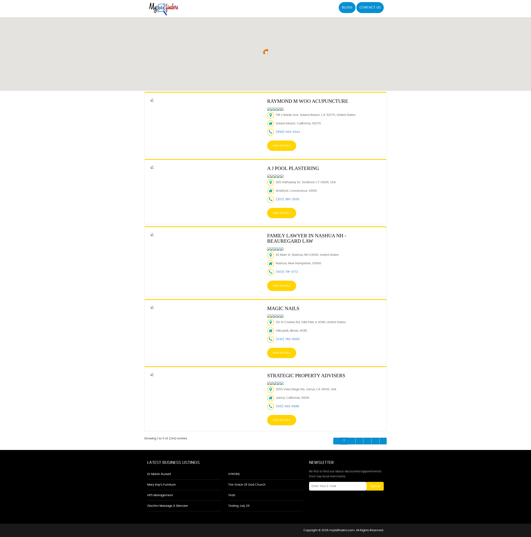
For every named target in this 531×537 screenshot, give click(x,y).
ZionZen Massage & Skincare (167, 505)
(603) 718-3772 (287, 271)
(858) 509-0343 (288, 132)
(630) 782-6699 (288, 339)
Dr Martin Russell (159, 474)
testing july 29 (239, 505)
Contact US (370, 7)
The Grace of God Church (247, 484)
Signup (375, 486)
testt (231, 495)
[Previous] (337, 441)
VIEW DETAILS (282, 145)
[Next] (383, 441)
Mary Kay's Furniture (161, 484)
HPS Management (160, 495)
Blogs (347, 7)
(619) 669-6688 (287, 406)
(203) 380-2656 (287, 199)
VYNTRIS (234, 474)
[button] (265, 51)
